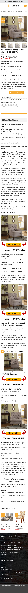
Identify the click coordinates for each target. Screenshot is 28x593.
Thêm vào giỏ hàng (16, 93)
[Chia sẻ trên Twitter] (8, 105)
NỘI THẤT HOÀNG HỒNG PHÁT (13, 155)
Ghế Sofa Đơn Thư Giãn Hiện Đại (14, 99)
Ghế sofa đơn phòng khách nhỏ (10, 82)
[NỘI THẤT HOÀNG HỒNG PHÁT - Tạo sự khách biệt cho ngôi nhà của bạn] (13, 6)
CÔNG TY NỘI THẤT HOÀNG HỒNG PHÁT (14, 480)
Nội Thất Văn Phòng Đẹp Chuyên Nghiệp (11, 572)
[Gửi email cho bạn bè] (11, 105)
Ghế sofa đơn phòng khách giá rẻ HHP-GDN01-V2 (6, 526)
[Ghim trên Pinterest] (14, 105)
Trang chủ (3, 11)
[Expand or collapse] (25, 120)
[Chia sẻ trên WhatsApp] (2, 105)
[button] (2, 6)
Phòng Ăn (3, 567)
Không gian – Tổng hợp (7, 565)
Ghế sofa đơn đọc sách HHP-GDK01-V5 (20, 525)
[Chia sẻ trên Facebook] (5, 105)
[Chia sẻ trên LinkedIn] (16, 105)
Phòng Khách (11, 11)
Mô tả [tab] (2, 115)
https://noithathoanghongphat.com (12, 492)
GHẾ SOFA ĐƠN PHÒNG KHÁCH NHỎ (13, 153)
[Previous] (3, 29)
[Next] (24, 29)
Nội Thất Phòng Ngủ (6, 569)
